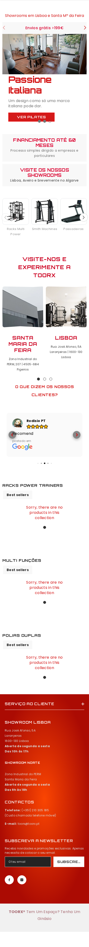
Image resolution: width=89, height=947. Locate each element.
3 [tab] (49, 121)
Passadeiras (73, 229)
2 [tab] (44, 121)
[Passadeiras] (74, 211)
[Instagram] (21, 879)
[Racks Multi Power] (16, 211)
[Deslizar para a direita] (85, 28)
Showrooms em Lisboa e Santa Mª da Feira (44, 15)
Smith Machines (44, 229)
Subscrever (70, 862)
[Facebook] (9, 879)
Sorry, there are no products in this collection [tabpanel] (44, 512)
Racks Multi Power (16, 231)
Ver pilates (31, 116)
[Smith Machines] (45, 211)
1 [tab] (39, 121)
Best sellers (18, 494)
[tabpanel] (44, 81)
